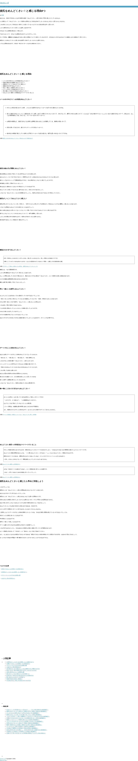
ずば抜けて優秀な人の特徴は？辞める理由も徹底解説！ (22, 728)
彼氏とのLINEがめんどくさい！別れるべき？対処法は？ (18, 138)
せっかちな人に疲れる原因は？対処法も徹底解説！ (21, 726)
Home (1, 6)
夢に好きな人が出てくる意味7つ (15, 677)
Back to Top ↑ (3, 760)
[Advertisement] (48, 58)
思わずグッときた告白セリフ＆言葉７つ (17, 673)
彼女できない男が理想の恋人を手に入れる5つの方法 (21, 670)
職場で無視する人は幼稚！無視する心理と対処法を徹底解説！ (24, 725)
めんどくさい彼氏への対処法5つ (11, 464)
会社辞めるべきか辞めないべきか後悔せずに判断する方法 (23, 668)
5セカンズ (4, 3)
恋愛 (6, 6)
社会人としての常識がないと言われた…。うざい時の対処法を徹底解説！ (27, 709)
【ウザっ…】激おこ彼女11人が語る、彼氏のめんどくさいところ (20, 266)
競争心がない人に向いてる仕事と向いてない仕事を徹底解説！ (24, 714)
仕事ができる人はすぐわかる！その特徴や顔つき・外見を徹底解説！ (26, 718)
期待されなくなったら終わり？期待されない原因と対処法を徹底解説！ (26, 711)
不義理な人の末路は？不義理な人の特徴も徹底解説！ (21, 731)
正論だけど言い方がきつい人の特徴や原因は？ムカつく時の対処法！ (26, 733)
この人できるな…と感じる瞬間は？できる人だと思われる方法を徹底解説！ (28, 716)
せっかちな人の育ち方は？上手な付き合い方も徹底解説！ (23, 713)
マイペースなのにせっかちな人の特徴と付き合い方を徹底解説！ (24, 721)
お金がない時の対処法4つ (8, 578)
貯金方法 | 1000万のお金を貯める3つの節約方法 (19, 675)
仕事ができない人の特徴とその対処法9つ (12, 569)
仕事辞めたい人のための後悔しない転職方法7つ (14, 572)
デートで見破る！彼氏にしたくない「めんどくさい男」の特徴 (19, 414)
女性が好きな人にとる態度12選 (15, 672)
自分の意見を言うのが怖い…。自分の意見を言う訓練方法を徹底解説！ (26, 730)
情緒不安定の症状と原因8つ (14, 679)
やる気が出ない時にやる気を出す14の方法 (18, 680)
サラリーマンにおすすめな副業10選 (10, 575)
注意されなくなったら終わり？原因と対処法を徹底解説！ (23, 723)
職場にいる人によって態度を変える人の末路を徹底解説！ (23, 719)
